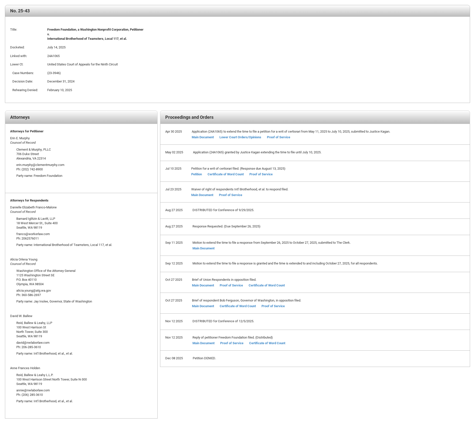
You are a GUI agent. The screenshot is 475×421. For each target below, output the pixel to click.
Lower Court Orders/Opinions (240, 137)
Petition (196, 174)
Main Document (203, 137)
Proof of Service (278, 137)
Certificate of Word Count (226, 174)
